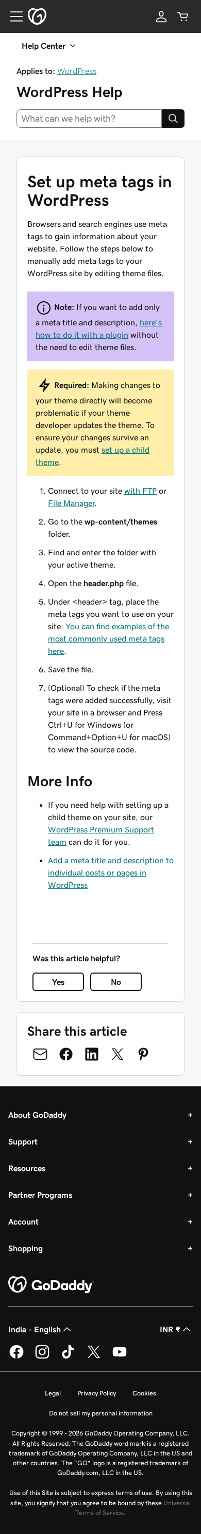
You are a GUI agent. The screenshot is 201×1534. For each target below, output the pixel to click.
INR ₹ (170, 1329)
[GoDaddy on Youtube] (119, 1357)
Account (23, 1221)
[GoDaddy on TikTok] (68, 1357)
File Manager (71, 503)
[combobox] (89, 118)
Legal (53, 1393)
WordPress (76, 71)
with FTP (140, 491)
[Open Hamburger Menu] (12, 16)
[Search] (173, 118)
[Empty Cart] (183, 16)
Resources (26, 1168)
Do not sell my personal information (101, 1413)
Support (23, 1141)
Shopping (25, 1248)
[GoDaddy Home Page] (51, 1285)
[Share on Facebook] (66, 1054)
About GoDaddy (37, 1115)
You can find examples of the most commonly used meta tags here (108, 638)
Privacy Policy (96, 1393)
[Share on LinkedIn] (92, 1054)
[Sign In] (161, 16)
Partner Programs (40, 1195)
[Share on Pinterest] (143, 1054)
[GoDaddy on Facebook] (16, 1357)
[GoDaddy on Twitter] (94, 1357)
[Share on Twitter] (117, 1054)
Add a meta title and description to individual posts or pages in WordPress (111, 872)
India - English (34, 1329)
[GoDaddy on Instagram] (42, 1357)
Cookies (144, 1393)
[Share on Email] (40, 1054)
